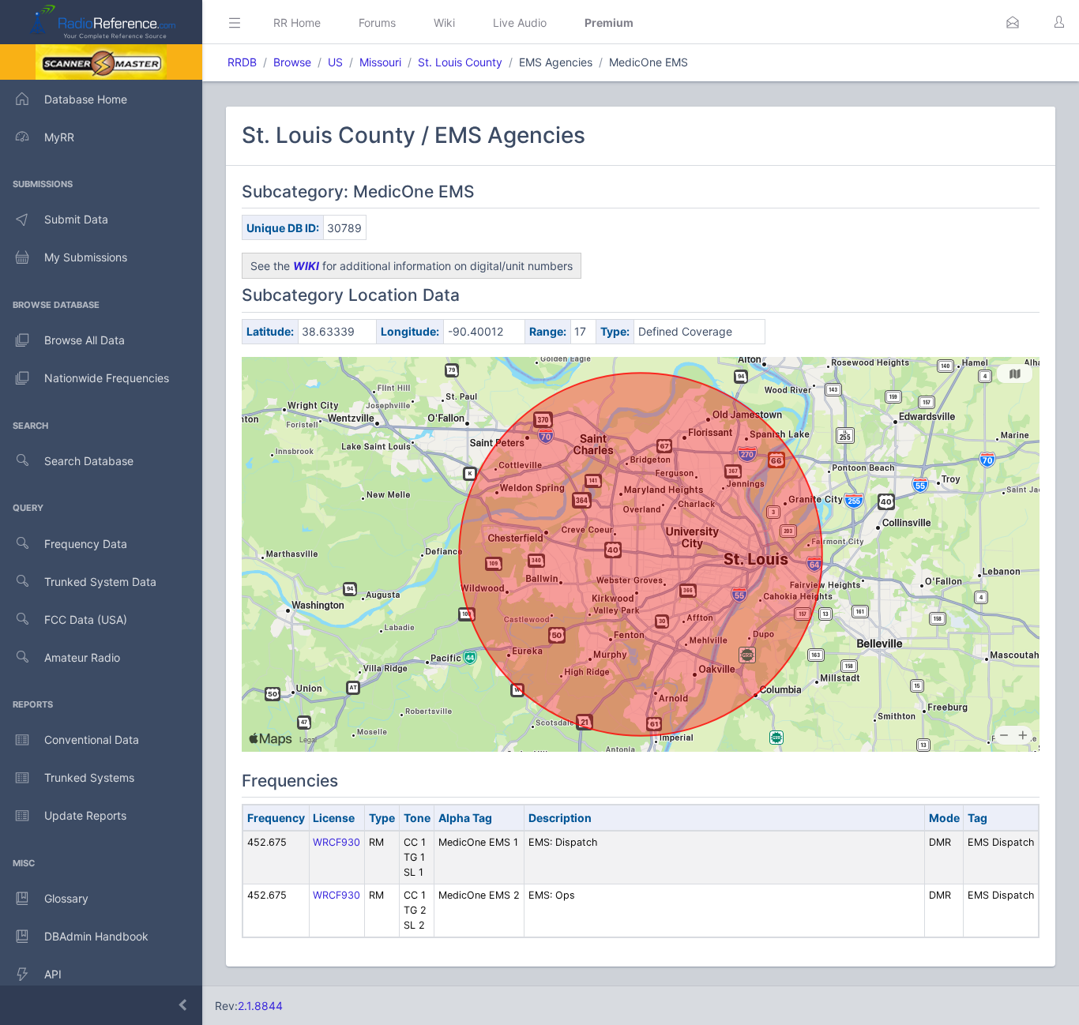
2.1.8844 (260, 1005)
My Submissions (85, 257)
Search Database (88, 460)
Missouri (380, 62)
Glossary (66, 898)
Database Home (85, 99)
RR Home (297, 22)
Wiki (444, 22)
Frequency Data (85, 543)
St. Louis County (460, 62)
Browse (292, 62)
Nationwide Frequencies (106, 378)
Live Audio (520, 22)
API (53, 974)
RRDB (242, 62)
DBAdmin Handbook (96, 936)
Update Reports (85, 815)
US (335, 62)
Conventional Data (91, 739)
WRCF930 (336, 842)
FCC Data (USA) (85, 619)
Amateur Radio (82, 657)
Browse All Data (84, 340)
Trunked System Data (100, 581)
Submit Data (76, 219)
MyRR (59, 137)
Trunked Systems (89, 777)
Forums (377, 22)
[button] (1012, 22)
